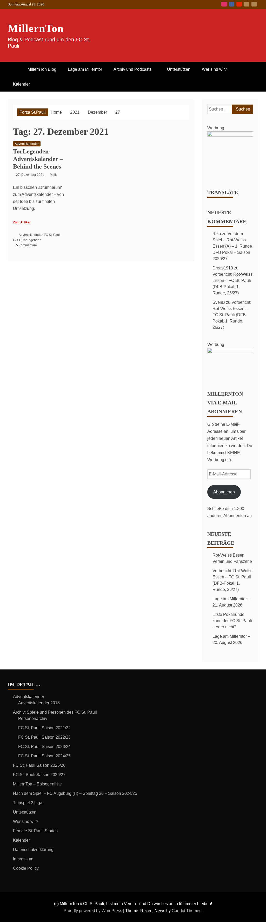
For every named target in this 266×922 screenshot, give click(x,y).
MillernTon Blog (42, 69)
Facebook (231, 4)
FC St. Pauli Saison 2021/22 (44, 728)
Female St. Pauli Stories (35, 831)
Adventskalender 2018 (39, 703)
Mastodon (254, 4)
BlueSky (246, 4)
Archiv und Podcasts (132, 69)
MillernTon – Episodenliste (37, 784)
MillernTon (36, 28)
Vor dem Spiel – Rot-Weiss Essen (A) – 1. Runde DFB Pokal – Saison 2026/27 (232, 246)
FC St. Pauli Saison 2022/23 (44, 737)
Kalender (21, 84)
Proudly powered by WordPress (93, 910)
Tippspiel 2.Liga (27, 803)
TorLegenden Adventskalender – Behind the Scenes (38, 159)
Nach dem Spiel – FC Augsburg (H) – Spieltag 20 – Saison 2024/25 (75, 793)
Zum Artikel (21, 222)
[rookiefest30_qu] (230, 135)
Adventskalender (27, 144)
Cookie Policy (26, 868)
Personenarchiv (32, 718)
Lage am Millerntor (85, 69)
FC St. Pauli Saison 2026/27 (39, 774)
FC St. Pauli (52, 235)
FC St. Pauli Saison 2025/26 (39, 765)
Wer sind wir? (214, 69)
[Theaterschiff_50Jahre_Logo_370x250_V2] (230, 352)
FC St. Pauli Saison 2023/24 (44, 746)
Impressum (23, 859)
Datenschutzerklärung (33, 849)
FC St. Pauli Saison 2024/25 (44, 756)
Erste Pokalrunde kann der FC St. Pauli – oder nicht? (232, 620)
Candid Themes (186, 910)
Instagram (224, 4)
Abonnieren (224, 492)
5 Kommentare (26, 245)
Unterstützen (178, 69)
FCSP (17, 240)
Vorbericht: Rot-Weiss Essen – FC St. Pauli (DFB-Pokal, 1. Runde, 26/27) (231, 315)
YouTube (239, 4)
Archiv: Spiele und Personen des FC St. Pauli (55, 712)
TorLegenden (31, 240)
